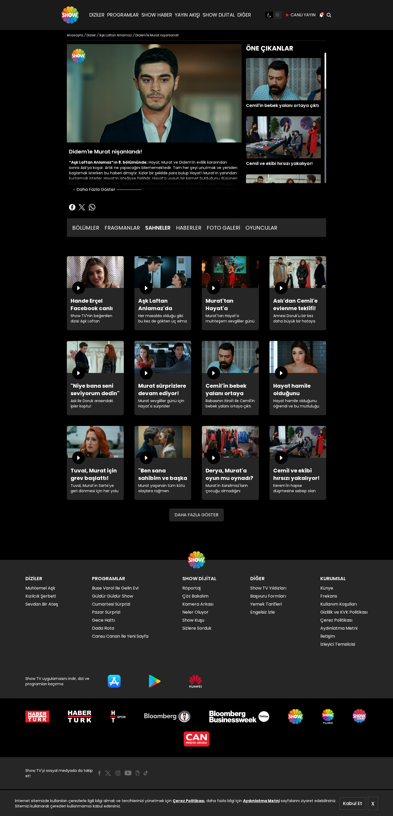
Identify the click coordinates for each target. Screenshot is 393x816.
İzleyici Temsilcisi (337, 644)
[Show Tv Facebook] (99, 773)
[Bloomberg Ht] (167, 716)
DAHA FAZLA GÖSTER (196, 515)
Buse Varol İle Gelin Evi (115, 588)
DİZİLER (97, 14)
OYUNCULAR (261, 228)
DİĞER (244, 14)
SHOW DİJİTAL (219, 14)
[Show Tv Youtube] (128, 773)
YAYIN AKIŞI (187, 14)
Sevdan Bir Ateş (41, 604)
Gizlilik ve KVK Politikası (344, 612)
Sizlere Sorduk (196, 628)
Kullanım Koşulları (338, 604)
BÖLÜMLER (85, 228)
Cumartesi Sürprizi (111, 604)
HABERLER (188, 228)
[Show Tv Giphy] (137, 773)
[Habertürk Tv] (79, 716)
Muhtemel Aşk (40, 588)
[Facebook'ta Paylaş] (72, 207)
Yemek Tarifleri (266, 604)
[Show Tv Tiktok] (146, 773)
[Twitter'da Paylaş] (82, 207)
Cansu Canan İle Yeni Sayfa (120, 636)
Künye (326, 588)
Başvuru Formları (268, 596)
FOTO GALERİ (223, 228)
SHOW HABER (156, 14)
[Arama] (329, 15)
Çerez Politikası (189, 800)
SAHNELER (158, 228)
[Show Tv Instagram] (117, 773)
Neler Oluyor (195, 612)
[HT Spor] (117, 716)
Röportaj (191, 588)
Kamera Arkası (197, 604)
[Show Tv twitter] (108, 773)
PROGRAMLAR (123, 14)
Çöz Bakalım (195, 596)
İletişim (327, 636)
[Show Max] (360, 716)
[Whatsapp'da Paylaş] (92, 207)
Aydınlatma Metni (261, 800)
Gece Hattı (103, 620)
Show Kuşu (193, 620)
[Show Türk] (328, 716)
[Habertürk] (37, 716)
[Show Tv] (70, 15)
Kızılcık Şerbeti (40, 596)
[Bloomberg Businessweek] (239, 716)
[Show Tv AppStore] (114, 681)
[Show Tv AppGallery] (195, 681)
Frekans (328, 596)
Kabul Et (352, 803)
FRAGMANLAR (122, 228)
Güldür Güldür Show (112, 596)
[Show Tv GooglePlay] (155, 681)
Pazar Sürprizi (106, 612)
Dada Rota (103, 628)
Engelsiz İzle (262, 612)
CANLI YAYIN (303, 15)
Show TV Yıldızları (268, 588)
